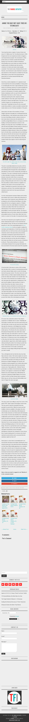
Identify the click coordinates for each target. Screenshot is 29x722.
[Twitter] (2, 584)
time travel (22, 488)
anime (4, 488)
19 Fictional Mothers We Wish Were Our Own (11, 596)
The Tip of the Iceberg (14, 264)
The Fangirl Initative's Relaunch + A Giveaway (11, 599)
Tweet (15, 478)
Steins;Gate (17, 488)
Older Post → (24, 529)
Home (14, 529)
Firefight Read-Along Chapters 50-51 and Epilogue (14, 521)
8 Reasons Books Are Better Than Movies (11, 604)
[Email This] (3, 491)
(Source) (14, 49)
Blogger (17, 616)
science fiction (12, 488)
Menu (2, 17)
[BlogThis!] (4, 491)
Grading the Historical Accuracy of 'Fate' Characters (13, 602)
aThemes (12, 718)
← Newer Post (5, 529)
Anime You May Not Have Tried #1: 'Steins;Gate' (14, 24)
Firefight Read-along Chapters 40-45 (14, 505)
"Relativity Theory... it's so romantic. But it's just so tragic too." (14, 316)
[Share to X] (5, 491)
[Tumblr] (17, 584)
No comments (22, 28)
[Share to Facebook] (7, 491)
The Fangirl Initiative (16, 715)
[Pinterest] (13, 584)
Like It (15, 480)
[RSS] (20, 584)
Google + (15, 483)
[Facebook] (6, 584)
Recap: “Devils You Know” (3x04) (14, 593)
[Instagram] (10, 584)
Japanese (7, 488)
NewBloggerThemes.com (14, 720)
